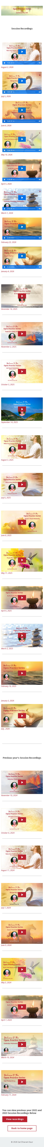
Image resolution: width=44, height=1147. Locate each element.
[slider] (25, 63)
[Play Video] (4, 63)
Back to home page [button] (22, 1128)
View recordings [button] (14, 1119)
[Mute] (39, 63)
